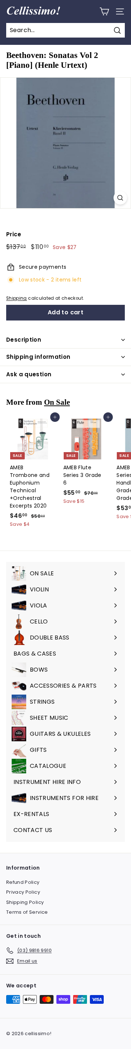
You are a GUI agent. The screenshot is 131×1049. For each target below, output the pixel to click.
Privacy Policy (23, 892)
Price (13, 234)
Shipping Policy (25, 902)
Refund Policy (23, 882)
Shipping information (38, 357)
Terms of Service (27, 912)
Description (23, 339)
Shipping (16, 298)
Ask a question (28, 374)
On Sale (57, 402)
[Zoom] (120, 198)
